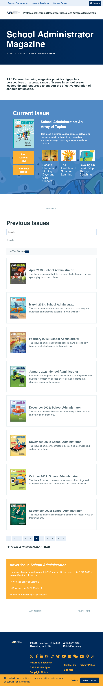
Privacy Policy (87, 665)
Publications (65, 12)
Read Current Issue (23, 157)
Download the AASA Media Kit (27, 588)
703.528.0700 (73, 643)
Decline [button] (74, 680)
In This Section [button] (17, 251)
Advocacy (78, 12)
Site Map (68, 669)
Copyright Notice (39, 672)
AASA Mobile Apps (40, 667)
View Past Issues (23, 170)
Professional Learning (35, 12)
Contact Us (70, 665)
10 (58, 538)
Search (10, 240)
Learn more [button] (24, 682)
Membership (89, 12)
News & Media (39, 3)
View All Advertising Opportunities (29, 594)
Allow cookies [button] (89, 680)
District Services (17, 3)
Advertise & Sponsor (41, 662)
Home (9, 53)
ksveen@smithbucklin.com (23, 575)
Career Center (60, 3)
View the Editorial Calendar (25, 581)
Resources (52, 12)
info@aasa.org (73, 646)
